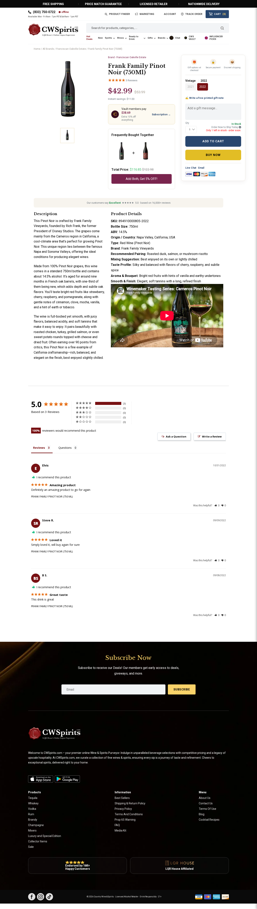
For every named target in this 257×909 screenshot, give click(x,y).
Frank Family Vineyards (137, 248)
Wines (120, 38)
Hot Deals (89, 37)
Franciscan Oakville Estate (71, 48)
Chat (177, 38)
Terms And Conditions (129, 814)
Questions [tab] (65, 448)
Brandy (32, 819)
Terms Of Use (207, 808)
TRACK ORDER (193, 14)
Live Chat (190, 167)
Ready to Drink (133, 37)
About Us (204, 798)
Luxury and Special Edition (44, 836)
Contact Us (206, 803)
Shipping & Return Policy (130, 803)
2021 (191, 86)
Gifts (150, 38)
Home (37, 48)
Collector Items (37, 841)
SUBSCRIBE (181, 689)
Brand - (127, 57)
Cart (220, 14)
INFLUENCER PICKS (216, 37)
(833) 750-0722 (44, 12)
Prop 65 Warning (125, 819)
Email (201, 167)
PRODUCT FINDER (119, 14)
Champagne (36, 825)
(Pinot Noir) (142, 243)
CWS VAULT (192, 37)
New (100, 38)
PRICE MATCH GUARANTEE (103, 4)
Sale (31, 846)
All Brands (48, 48)
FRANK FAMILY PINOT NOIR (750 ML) (52, 496)
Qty (187, 123)
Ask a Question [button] (176, 436)
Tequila (32, 798)
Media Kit (120, 830)
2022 (202, 86)
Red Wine (126, 243)
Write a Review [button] (212, 436)
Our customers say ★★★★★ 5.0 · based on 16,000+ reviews (128, 202)
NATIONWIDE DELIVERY (203, 4)
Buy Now (213, 155)
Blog (201, 814)
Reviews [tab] (39, 448)
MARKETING (147, 14)
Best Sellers (122, 798)
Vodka (32, 808)
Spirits (108, 38)
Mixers (32, 830)
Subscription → (161, 114)
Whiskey (33, 803)
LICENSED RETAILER (153, 4)
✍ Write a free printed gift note (204, 97)
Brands (161, 38)
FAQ (117, 825)
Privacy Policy (123, 808)
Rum (31, 814)
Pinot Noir (48, 221)
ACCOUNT (170, 14)
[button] (217, 505)
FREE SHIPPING (53, 4)
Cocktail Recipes (209, 819)
